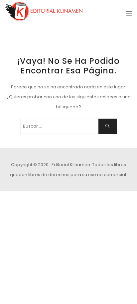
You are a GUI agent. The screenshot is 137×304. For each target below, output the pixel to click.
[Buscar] (107, 126)
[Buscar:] (68, 126)
